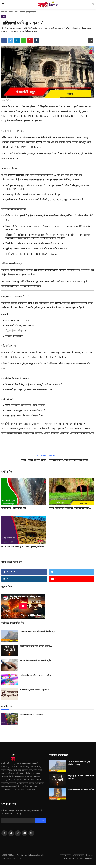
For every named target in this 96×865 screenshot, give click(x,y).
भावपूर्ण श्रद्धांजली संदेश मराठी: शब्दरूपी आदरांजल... (36, 646)
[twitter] (11, 833)
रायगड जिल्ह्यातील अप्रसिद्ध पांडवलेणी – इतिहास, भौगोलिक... (23, 547)
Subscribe (41, 820)
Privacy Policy (68, 858)
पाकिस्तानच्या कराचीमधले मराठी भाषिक (31, 715)
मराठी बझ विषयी (65, 855)
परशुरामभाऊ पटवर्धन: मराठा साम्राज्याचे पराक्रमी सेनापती (69, 460)
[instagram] (18, 833)
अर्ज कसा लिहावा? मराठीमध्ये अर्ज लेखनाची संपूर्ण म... (36, 660)
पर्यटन (10, 12)
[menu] (3, 4)
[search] (93, 4)
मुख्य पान (4, 12)
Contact (89, 855)
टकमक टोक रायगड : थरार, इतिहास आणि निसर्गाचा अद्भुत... (38, 631)
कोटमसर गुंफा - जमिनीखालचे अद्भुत (14, 508)
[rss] (31, 833)
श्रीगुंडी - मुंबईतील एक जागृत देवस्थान (33, 460)
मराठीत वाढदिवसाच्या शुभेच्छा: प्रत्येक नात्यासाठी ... (35, 675)
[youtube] (25, 833)
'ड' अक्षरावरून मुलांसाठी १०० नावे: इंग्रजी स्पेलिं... (35, 690)
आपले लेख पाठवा (78, 855)
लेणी (16, 12)
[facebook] (4, 833)
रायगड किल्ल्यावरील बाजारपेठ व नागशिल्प (81, 789)
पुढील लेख (52, 455)
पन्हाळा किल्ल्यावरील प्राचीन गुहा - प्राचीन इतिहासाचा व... (70, 508)
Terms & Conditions (85, 858)
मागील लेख (43, 455)
